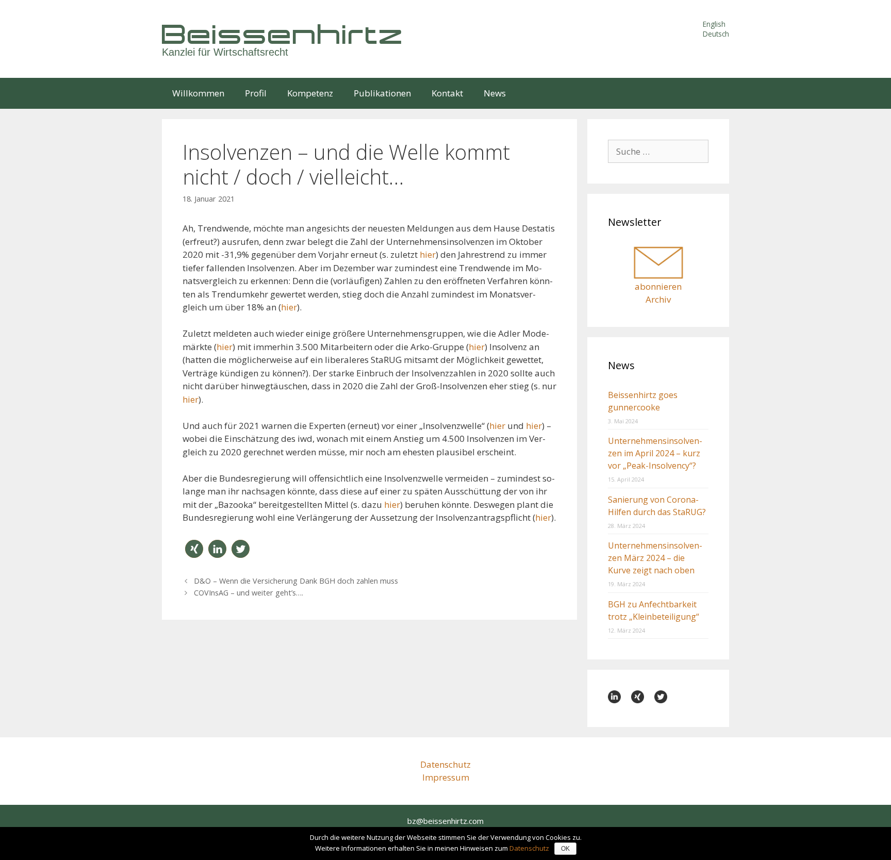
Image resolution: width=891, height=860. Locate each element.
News (495, 93)
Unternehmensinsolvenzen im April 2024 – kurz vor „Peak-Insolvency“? (655, 453)
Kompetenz (310, 93)
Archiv (658, 299)
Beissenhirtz (283, 34)
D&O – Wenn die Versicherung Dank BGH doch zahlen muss (296, 581)
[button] (194, 549)
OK (565, 848)
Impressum (445, 777)
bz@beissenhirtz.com (445, 821)
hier (428, 254)
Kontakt (447, 93)
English (714, 24)
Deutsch (716, 34)
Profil (256, 93)
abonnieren (658, 286)
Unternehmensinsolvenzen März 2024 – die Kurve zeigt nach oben (655, 558)
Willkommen (198, 93)
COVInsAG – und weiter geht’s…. (248, 593)
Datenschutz (445, 764)
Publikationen (382, 93)
